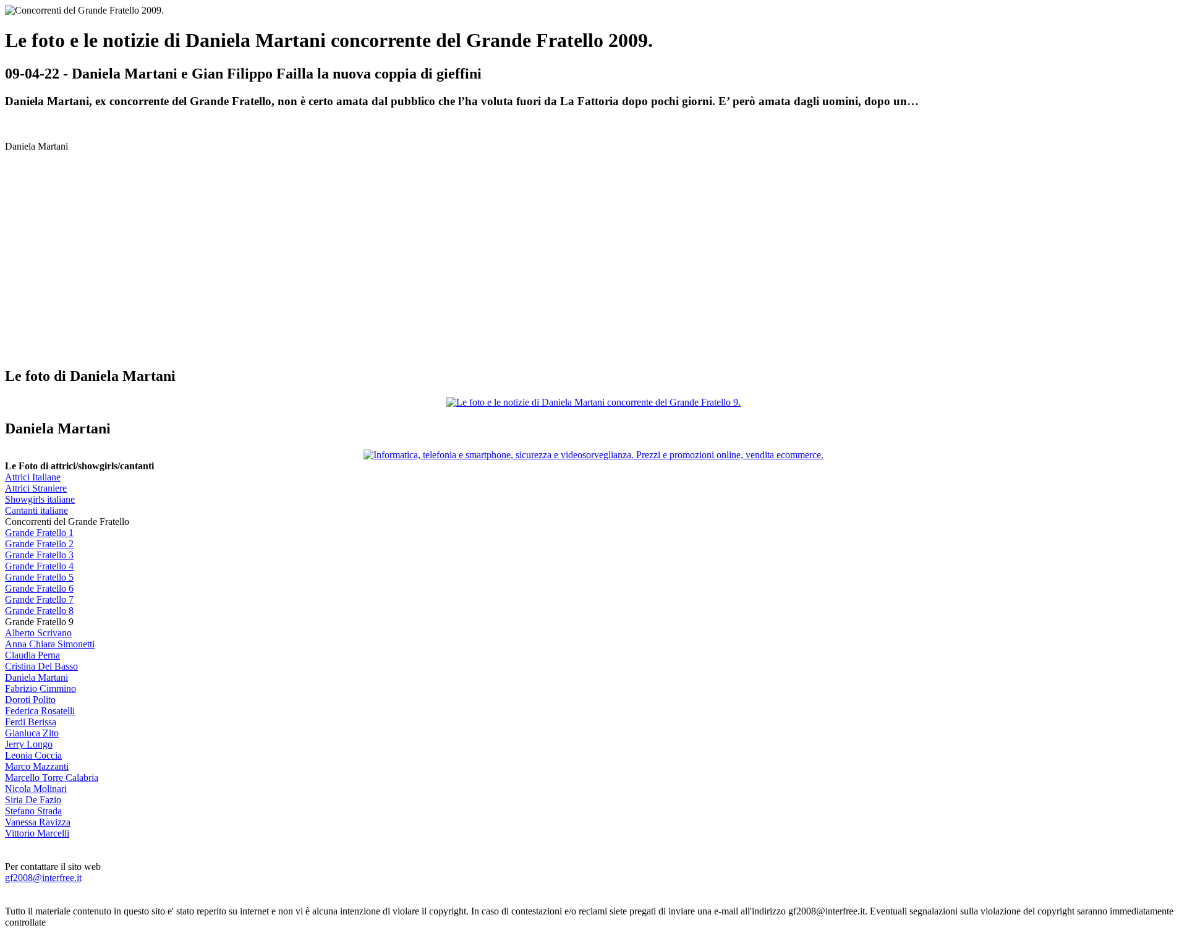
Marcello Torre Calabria (51, 777)
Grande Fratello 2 (39, 544)
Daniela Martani (36, 677)
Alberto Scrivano (38, 633)
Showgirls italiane (40, 499)
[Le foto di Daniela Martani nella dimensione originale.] (593, 402)
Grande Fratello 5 (39, 577)
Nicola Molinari (36, 788)
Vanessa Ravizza (37, 822)
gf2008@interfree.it (43, 877)
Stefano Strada (33, 811)
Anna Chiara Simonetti (50, 644)
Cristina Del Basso (41, 666)
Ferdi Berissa (30, 722)
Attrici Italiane (33, 477)
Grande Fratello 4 (39, 566)
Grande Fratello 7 (39, 599)
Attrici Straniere (36, 488)
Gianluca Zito (32, 733)
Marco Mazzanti (37, 766)
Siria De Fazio (33, 800)
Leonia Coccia (33, 755)
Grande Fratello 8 (39, 610)
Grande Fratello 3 (39, 555)
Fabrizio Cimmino (40, 688)
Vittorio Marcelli (37, 833)
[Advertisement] (109, 269)
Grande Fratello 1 (39, 532)
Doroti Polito (30, 699)
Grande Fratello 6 (39, 588)
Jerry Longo (29, 744)
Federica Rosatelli (40, 710)
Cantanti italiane (36, 510)
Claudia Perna (32, 655)
